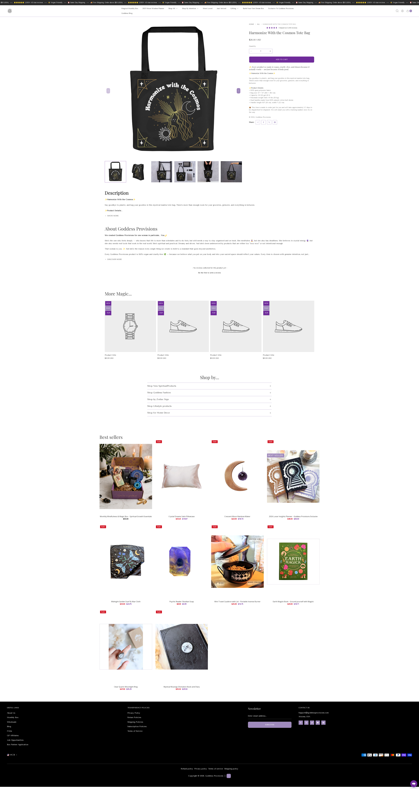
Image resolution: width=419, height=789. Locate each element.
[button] (209, 272)
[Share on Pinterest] (275, 122)
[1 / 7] (115, 171)
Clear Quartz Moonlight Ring (126, 687)
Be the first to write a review (209, 273)
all (258, 24)
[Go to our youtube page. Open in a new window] (318, 722)
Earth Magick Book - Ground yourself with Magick (293, 601)
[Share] (258, 122)
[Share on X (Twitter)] (269, 122)
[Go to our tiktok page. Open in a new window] (312, 722)
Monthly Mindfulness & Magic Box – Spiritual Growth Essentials (126, 516)
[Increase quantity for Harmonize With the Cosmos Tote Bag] (270, 51)
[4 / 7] (185, 171)
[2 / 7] (138, 171)
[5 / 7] (208, 171)
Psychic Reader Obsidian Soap (181, 601)
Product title (110, 355)
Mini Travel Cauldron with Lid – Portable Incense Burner (237, 601)
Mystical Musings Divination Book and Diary (182, 687)
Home (251, 24)
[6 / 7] (231, 171)
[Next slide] (238, 90)
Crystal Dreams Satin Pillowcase (182, 516)
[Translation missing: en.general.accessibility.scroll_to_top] (229, 776)
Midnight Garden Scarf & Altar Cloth (125, 601)
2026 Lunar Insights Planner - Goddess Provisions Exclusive (293, 516)
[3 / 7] (162, 171)
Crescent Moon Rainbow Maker (237, 516)
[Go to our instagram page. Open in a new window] (306, 722)
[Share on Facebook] (263, 122)
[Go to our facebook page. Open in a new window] (301, 722)
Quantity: (252, 46)
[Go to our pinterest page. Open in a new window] (323, 722)
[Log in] (402, 11)
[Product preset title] (130, 326)
